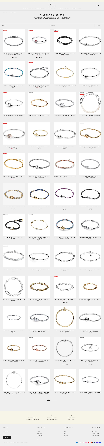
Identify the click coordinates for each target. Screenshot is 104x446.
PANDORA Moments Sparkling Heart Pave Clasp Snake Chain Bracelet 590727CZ (14, 393)
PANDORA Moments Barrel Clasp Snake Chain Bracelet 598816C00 (90, 54)
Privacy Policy (39, 433)
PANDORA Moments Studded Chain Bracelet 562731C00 (65, 393)
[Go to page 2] (55, 399)
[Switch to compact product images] (5, 25)
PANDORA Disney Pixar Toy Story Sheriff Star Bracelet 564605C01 (65, 238)
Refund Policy (39, 435)
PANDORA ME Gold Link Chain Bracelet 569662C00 (39, 300)
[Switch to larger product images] (2, 25)
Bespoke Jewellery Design (96, 435)
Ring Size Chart (67, 429)
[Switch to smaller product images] (3, 25)
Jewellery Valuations (95, 433)
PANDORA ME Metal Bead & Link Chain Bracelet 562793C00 (90, 300)
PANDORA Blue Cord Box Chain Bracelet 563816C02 (39, 208)
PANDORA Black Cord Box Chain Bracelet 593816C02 (90, 208)
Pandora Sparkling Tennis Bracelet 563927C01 (65, 85)
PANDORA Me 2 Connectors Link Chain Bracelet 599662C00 (14, 300)
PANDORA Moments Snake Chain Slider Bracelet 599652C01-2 (90, 361)
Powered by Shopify (23, 442)
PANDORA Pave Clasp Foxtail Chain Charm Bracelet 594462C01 (90, 177)
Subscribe (6, 437)
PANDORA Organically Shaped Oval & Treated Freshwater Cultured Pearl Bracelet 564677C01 (39, 238)
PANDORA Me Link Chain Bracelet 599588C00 (65, 299)
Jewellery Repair (95, 429)
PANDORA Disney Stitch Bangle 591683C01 (13, 115)
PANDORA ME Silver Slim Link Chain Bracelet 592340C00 (13, 331)
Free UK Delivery (32, 417)
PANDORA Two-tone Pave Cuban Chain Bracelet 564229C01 (14, 208)
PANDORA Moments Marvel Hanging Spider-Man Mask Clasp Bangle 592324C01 (39, 54)
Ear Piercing (66, 435)
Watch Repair (94, 431)
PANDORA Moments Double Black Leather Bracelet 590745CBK (64, 54)
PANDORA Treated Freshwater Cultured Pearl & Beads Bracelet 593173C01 (39, 86)
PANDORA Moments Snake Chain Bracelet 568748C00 (39, 147)
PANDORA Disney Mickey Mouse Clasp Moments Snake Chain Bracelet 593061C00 (65, 116)
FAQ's (38, 438)
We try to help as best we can (52, 419)
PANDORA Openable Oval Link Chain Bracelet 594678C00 (90, 238)
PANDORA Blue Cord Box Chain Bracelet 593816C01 (13, 86)
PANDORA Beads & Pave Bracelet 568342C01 (39, 115)
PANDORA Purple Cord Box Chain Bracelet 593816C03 (65, 208)
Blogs (65, 431)
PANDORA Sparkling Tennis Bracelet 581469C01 (65, 176)
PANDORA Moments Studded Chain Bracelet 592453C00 (90, 393)
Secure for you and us (71, 419)
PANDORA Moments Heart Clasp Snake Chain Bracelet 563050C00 (13, 361)
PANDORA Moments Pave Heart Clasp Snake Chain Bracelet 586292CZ (14, 147)
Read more (52, 19)
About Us (39, 429)
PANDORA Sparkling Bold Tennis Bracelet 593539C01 (14, 270)
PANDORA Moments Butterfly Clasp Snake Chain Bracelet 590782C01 (39, 331)
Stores (65, 433)
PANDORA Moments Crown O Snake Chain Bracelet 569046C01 (64, 331)
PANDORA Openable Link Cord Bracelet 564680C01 (14, 238)
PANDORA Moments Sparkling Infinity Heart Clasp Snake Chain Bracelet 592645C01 (39, 393)
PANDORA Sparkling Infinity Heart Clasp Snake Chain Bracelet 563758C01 (90, 147)
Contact (65, 438)
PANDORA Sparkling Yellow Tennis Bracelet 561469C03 (13, 177)
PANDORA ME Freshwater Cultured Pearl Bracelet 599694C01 (90, 116)
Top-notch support (52, 417)
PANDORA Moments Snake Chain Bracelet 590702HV (64, 147)
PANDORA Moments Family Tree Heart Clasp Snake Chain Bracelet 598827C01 (90, 331)
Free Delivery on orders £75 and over (32, 419)
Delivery (38, 431)
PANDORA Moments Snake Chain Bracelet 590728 (64, 361)
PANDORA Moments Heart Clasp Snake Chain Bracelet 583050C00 (39, 361)
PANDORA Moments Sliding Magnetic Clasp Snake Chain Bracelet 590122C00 (14, 54)
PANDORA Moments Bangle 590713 (90, 85)
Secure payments (71, 417)
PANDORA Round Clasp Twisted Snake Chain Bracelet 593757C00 (39, 177)
